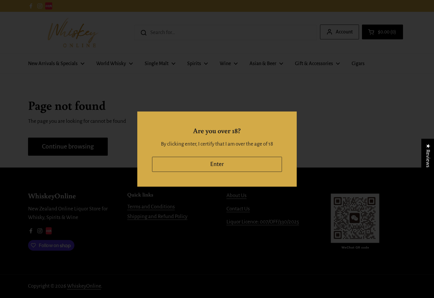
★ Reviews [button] (428, 155)
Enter (217, 164)
